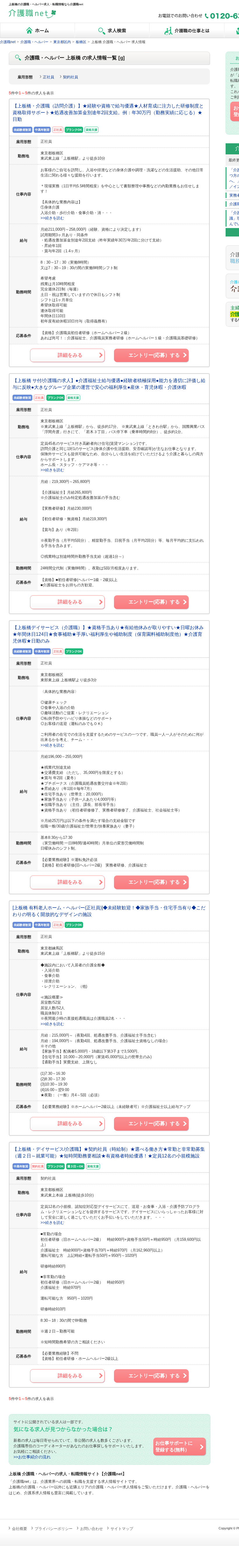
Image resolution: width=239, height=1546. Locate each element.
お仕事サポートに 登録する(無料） (174, 1446)
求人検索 (112, 30)
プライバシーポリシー (54, 1528)
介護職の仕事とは (186, 30)
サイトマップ (121, 1528)
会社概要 (19, 1528)
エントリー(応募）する (154, 355)
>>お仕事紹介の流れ (32, 1457)
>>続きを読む (52, 218)
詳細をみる (70, 355)
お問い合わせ (91, 1528)
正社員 (48, 77)
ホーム (37, 30)
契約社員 (70, 77)
